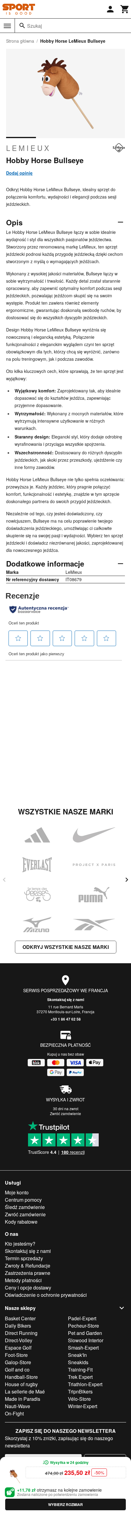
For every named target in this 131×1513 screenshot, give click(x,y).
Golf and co (17, 1369)
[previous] (4, 879)
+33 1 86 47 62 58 (66, 1019)
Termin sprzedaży (24, 1258)
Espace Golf (18, 1347)
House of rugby (21, 1384)
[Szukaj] (22, 26)
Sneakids (78, 1362)
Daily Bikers (18, 1325)
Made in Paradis (22, 1398)
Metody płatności (23, 1280)
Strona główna (20, 41)
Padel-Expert (82, 1318)
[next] (126, 879)
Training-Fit (80, 1369)
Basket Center (20, 1318)
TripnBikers (80, 1391)
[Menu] (7, 26)
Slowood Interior (85, 1340)
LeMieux (28, 148)
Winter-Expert (82, 1406)
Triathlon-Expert (85, 1384)
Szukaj (34, 25)
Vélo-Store (79, 1398)
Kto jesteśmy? (20, 1243)
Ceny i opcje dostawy (28, 1287)
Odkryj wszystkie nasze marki (66, 946)
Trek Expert (80, 1376)
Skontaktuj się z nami (65, 999)
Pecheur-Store (83, 1325)
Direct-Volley (18, 1340)
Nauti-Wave (17, 1406)
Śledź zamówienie (25, 1207)
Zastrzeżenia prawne (27, 1272)
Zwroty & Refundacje (27, 1265)
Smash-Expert (83, 1347)
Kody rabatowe (21, 1221)
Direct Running (21, 1332)
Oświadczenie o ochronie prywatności (46, 1294)
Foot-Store (16, 1354)
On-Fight (14, 1413)
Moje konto (17, 1192)
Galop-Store (18, 1362)
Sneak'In (77, 1354)
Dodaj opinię (19, 173)
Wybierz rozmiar (65, 1504)
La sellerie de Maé (25, 1391)
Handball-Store (21, 1376)
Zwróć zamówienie (65, 1113)
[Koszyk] (125, 9)
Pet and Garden (85, 1332)
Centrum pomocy (23, 1199)
